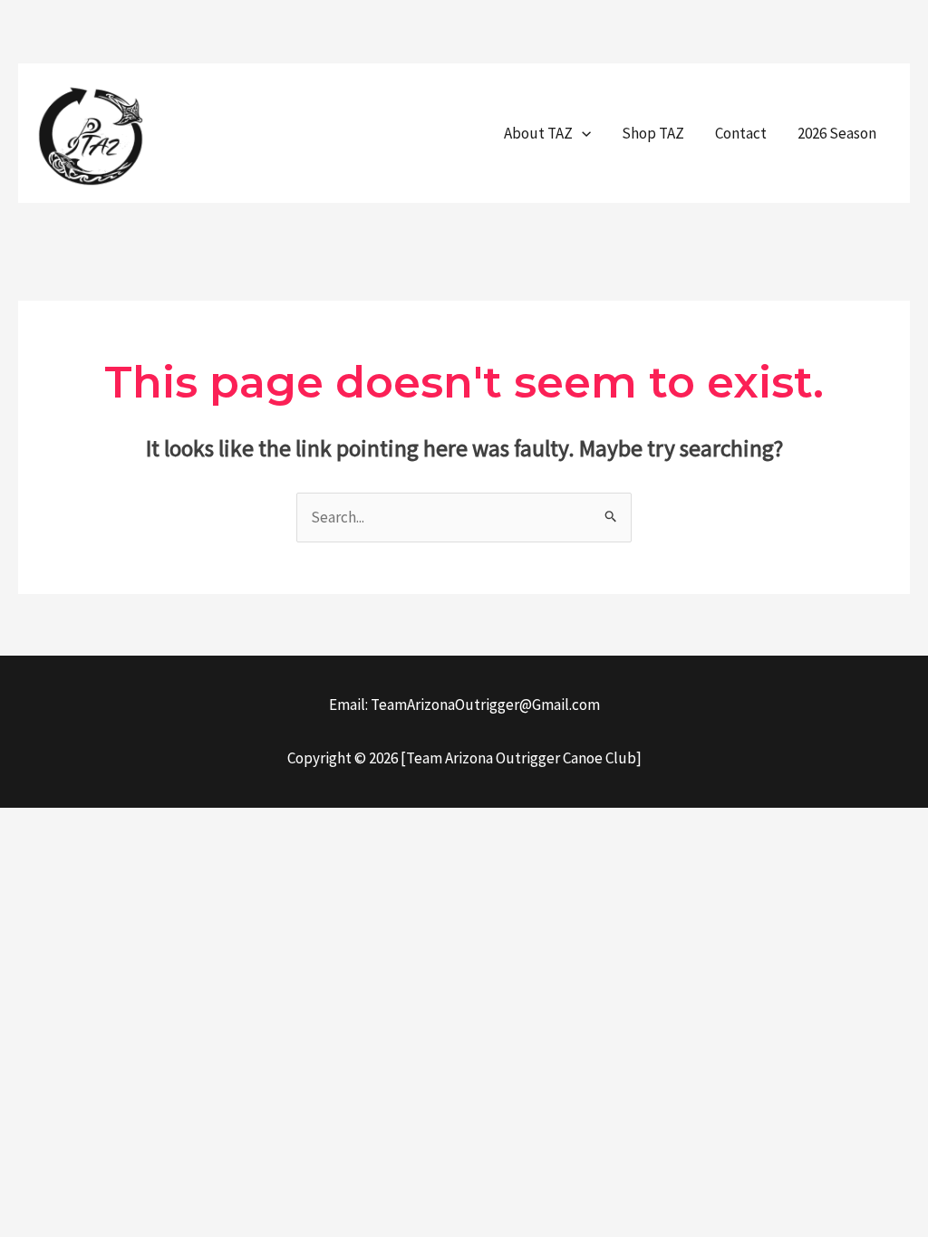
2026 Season (837, 133)
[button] (582, 133)
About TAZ (538, 133)
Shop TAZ (653, 133)
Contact (741, 133)
